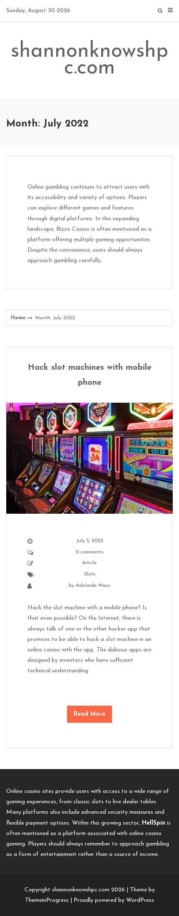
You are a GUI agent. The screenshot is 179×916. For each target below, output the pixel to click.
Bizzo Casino (73, 229)
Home (18, 317)
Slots (89, 574)
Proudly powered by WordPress (114, 900)
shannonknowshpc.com (89, 60)
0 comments (89, 552)
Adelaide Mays (93, 585)
